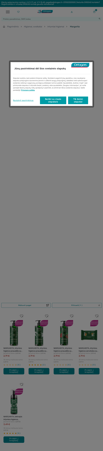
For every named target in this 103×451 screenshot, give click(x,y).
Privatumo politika (28, 90)
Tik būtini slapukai (78, 100)
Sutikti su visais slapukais (53, 100)
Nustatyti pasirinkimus (23, 100)
